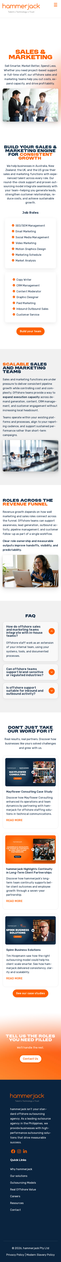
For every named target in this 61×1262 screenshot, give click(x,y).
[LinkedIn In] (25, 1152)
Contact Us (30, 1058)
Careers (15, 1196)
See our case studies (30, 993)
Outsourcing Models (23, 1182)
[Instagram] (19, 1152)
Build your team (30, 331)
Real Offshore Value (23, 1189)
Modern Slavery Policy (40, 1254)
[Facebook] (13, 1152)
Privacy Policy (15, 1254)
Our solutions (18, 1176)
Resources (17, 1203)
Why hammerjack (21, 1169)
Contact (15, 1209)
